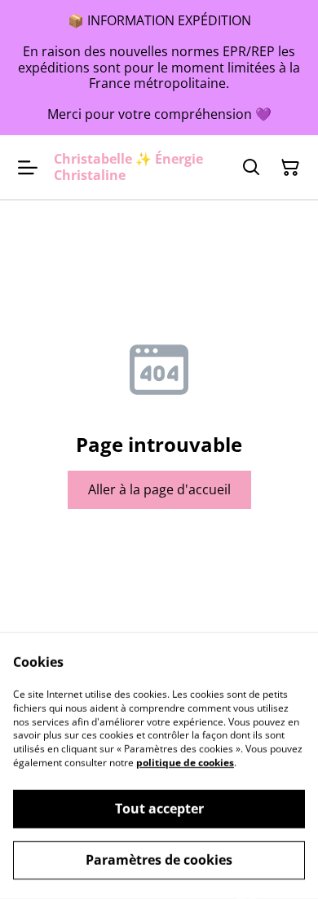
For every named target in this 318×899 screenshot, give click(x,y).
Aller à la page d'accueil (159, 489)
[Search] (251, 168)
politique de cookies (185, 763)
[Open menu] (27, 168)
